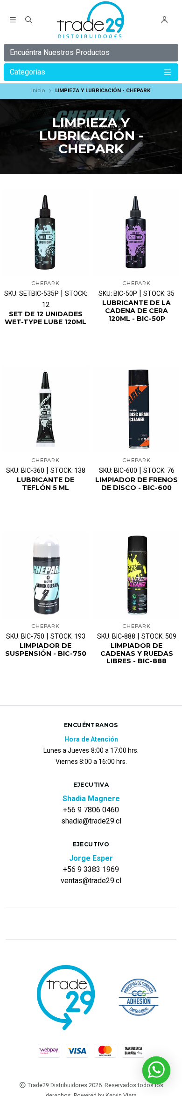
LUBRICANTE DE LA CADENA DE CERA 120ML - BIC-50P (136, 310)
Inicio (38, 90)
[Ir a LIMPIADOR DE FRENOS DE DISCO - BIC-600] (136, 409)
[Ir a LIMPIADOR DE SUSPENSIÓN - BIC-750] (45, 575)
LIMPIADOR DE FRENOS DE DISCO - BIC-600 (136, 484)
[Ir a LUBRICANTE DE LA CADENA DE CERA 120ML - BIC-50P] (136, 232)
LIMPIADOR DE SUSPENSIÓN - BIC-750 (45, 650)
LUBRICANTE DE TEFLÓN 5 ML (45, 484)
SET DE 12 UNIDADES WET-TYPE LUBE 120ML (45, 318)
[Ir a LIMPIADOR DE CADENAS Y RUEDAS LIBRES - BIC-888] (136, 575)
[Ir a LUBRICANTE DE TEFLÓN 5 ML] (45, 409)
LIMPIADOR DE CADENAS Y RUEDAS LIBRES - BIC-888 (136, 653)
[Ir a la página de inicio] (91, 21)
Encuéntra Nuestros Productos (60, 52)
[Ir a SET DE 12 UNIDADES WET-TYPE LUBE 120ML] (45, 232)
